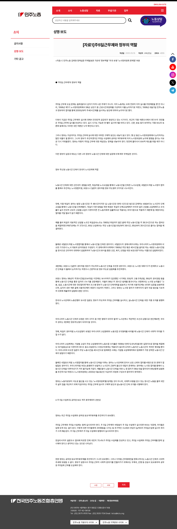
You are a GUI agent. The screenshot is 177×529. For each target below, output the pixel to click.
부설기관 (112, 10)
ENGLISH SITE (160, 5)
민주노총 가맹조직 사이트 (83, 522)
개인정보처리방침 (112, 501)
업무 (126, 10)
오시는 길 (93, 501)
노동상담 (84, 10)
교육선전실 (144, 53)
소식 (70, 10)
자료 (98, 10)
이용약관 (101, 501)
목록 (124, 485)
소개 (58, 10)
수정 (95, 485)
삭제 (108, 485)
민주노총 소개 (83, 501)
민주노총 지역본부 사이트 (113, 522)
